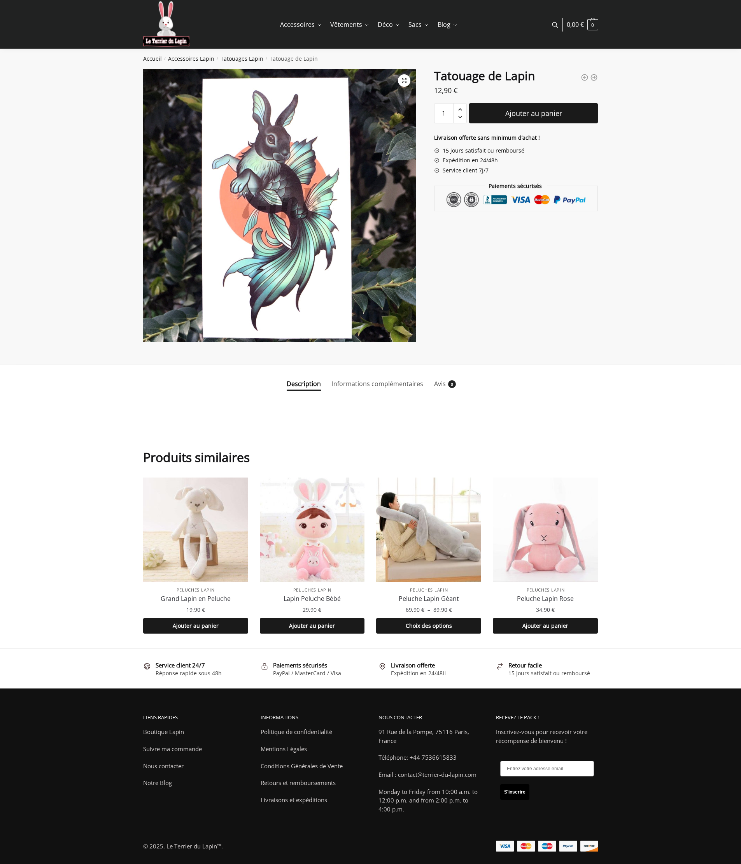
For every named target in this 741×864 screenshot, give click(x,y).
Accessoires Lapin (191, 58)
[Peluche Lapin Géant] (428, 530)
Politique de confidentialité (296, 732)
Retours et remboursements (298, 783)
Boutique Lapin (163, 732)
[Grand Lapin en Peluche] (195, 530)
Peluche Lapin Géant (429, 598)
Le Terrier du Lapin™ (193, 846)
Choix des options (429, 625)
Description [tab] (304, 383)
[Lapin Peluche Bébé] (312, 530)
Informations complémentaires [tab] (377, 383)
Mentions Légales (284, 749)
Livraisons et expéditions (294, 800)
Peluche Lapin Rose (545, 598)
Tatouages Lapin (242, 58)
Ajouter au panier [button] (196, 625)
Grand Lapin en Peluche (196, 598)
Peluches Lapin (196, 590)
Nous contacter (163, 766)
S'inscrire (515, 792)
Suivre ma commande (172, 749)
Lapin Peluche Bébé (312, 598)
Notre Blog (157, 783)
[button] (404, 80)
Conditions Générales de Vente (302, 766)
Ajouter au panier (533, 113)
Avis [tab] (440, 383)
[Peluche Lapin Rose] (545, 530)
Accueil (152, 58)
